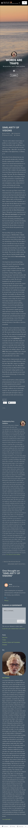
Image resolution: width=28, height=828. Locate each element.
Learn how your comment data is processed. (13, 628)
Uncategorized (16, 133)
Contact (4, 640)
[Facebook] (14, 71)
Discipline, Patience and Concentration (11, 642)
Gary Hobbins (7, 133)
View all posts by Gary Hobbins (13, 554)
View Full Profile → (7, 819)
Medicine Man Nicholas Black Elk (11, 562)
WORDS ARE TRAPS (14, 61)
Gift (24, 2)
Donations (4, 644)
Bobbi (10, 584)
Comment (21, 621)
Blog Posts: (4, 637)
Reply (7, 600)
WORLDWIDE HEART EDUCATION (16, 564)
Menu (15, 75)
